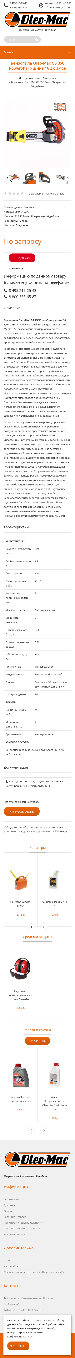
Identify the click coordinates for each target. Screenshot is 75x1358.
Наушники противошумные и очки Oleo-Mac (20, 995)
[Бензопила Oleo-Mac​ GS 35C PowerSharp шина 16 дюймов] (37, 134)
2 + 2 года (22, 220)
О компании (11, 1199)
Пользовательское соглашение (22, 1228)
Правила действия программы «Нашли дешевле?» (34, 1272)
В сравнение (16, 268)
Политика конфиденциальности (23, 1222)
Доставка (9, 1205)
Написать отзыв (54, 193)
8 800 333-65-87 (18, 7)
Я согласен (18, 1346)
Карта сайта (11, 1266)
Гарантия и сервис (15, 1217)
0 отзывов (35, 193)
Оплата (8, 1211)
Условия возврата (14, 1234)
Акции (7, 1260)
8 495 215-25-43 (18, 3)
